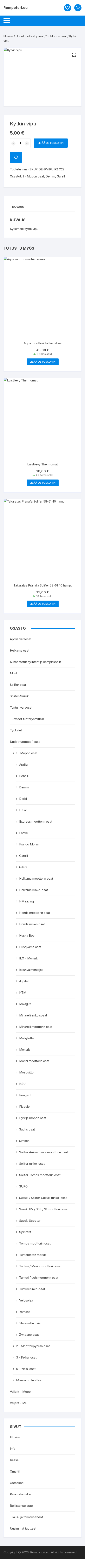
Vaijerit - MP (18, 1403)
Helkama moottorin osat (36, 878)
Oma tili (15, 1471)
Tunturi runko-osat (32, 1289)
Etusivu (8, 36)
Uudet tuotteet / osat (30, 36)
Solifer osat (18, 685)
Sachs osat (27, 1129)
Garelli (61, 176)
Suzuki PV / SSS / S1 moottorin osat (43, 1209)
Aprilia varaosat (20, 639)
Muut (13, 673)
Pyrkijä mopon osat (32, 1118)
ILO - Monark (28, 958)
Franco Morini (29, 844)
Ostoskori (17, 1483)
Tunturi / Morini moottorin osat (40, 1266)
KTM (22, 992)
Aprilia (23, 764)
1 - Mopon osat (56, 36)
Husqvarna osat (30, 947)
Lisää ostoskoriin (51, 142)
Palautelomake (20, 1494)
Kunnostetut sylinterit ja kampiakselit (35, 662)
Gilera (23, 867)
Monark (24, 1049)
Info (12, 1449)
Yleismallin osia (29, 1323)
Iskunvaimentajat (31, 970)
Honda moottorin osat (34, 913)
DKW (23, 810)
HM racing (26, 901)
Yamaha (24, 1312)
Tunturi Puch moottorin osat (38, 1278)
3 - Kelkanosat (26, 1357)
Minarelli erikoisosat (33, 1015)
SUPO (23, 1186)
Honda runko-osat (32, 924)
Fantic (23, 833)
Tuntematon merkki (32, 1255)
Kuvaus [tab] (18, 206)
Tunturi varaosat (21, 707)
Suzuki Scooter (29, 1221)
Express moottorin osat (35, 821)
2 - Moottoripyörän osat (33, 1346)
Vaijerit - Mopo (20, 1392)
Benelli (23, 776)
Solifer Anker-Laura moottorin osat (43, 1152)
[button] (74, 55)
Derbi (23, 799)
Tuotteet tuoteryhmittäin (27, 719)
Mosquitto (26, 1072)
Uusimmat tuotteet (23, 1528)
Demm (50, 176)
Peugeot (25, 1095)
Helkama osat (19, 650)
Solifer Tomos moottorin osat (39, 1175)
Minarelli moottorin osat (35, 1027)
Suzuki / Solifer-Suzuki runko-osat (43, 1198)
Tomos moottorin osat (35, 1243)
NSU (22, 1084)
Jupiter (24, 981)
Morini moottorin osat (34, 1061)
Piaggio (24, 1107)
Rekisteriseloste (21, 1506)
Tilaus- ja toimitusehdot (26, 1517)
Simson (24, 1141)
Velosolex (26, 1300)
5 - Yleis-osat (25, 1369)
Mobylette (26, 1038)
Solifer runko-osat (32, 1164)
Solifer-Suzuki (19, 696)
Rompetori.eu (16, 8)
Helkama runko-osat (33, 890)
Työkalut (16, 730)
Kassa (14, 1460)
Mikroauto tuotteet (29, 1380)
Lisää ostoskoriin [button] (42, 361)
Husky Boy (26, 935)
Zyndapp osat (29, 1335)
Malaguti (25, 1004)
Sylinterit (25, 1232)
